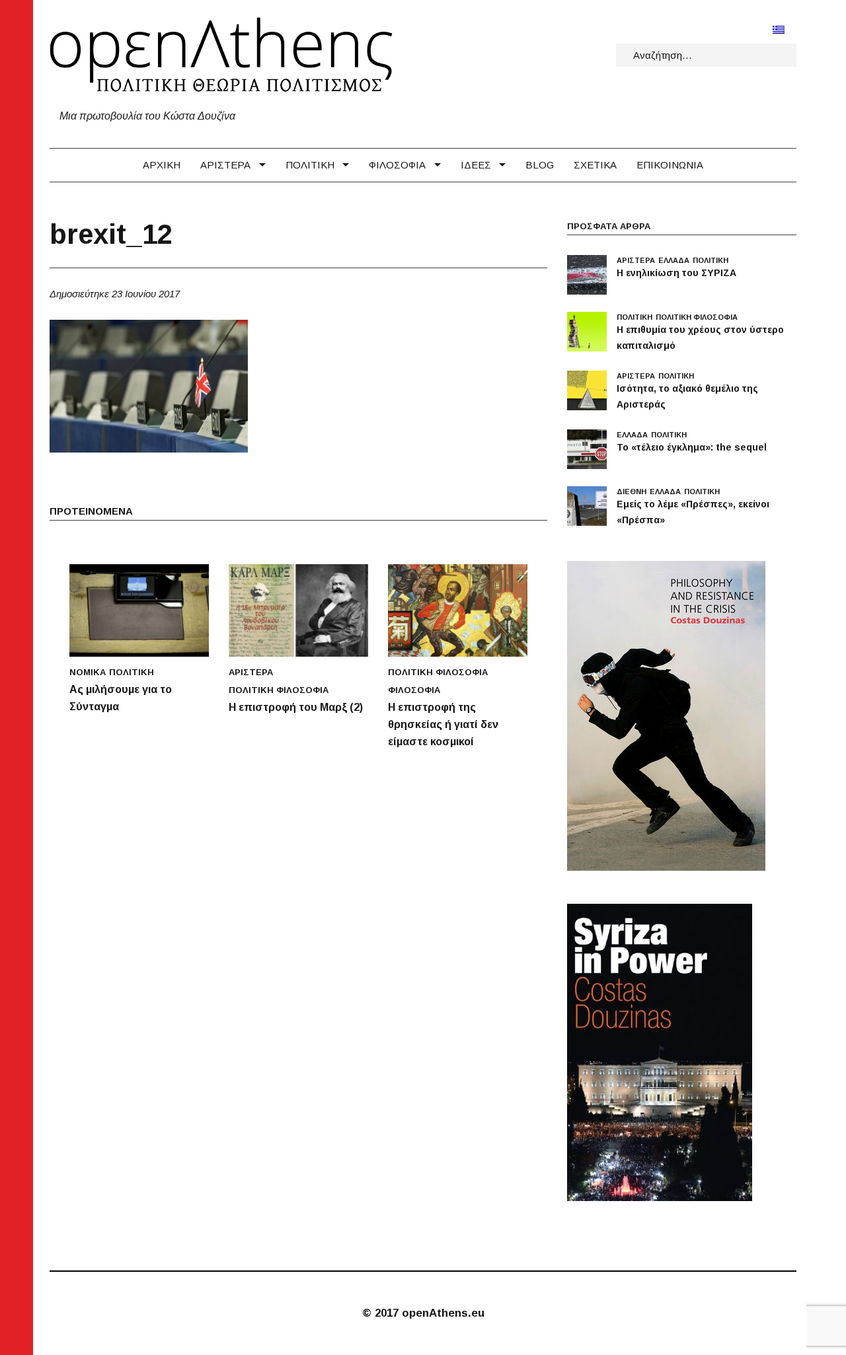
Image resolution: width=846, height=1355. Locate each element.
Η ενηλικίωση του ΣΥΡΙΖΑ (676, 273)
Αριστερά (225, 164)
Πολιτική (310, 164)
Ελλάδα (673, 260)
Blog (539, 164)
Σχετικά (595, 164)
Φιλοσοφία (397, 164)
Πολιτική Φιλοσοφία (278, 690)
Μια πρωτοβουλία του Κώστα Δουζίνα (147, 116)
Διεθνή (631, 491)
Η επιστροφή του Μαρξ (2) (296, 707)
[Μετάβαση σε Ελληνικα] (778, 29)
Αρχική (161, 164)
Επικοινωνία (669, 164)
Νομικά (87, 672)
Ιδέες (476, 164)
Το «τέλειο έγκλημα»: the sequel (692, 447)
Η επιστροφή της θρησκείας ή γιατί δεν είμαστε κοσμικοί (443, 724)
